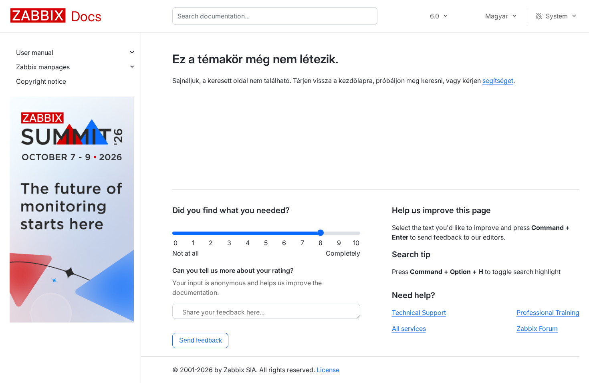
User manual (34, 52)
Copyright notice (41, 81)
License (328, 370)
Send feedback (200, 340)
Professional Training (547, 312)
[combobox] (276, 16)
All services (409, 329)
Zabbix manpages (43, 67)
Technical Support (419, 312)
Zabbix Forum (537, 329)
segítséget (497, 81)
